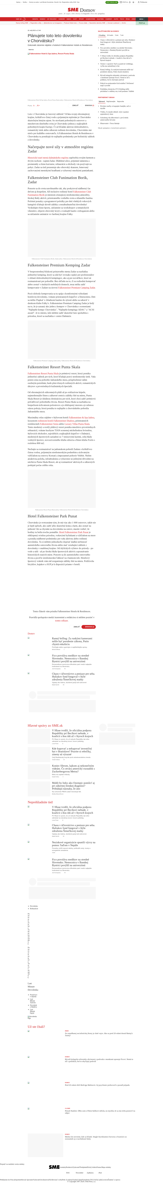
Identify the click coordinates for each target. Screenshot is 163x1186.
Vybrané (102, 101)
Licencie (105, 1180)
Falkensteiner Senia (49, 424)
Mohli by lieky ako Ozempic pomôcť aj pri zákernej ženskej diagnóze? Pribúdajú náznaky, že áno (73, 785)
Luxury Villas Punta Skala (77, 424)
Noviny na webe (34, 2)
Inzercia (46, 1180)
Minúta (35, 19)
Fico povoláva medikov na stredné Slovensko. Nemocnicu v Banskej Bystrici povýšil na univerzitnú (70, 658)
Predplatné (83, 1167)
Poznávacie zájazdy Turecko (29, 958)
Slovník (56, 2)
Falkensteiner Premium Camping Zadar (76, 287)
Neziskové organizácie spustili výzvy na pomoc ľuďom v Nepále (73, 844)
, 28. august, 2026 (67, 14)
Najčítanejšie (110, 101)
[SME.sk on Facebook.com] (76, 1177)
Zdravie (135, 19)
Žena (128, 19)
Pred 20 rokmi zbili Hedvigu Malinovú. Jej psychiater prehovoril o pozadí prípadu (97, 1085)
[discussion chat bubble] (66, 794)
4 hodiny (102, 35)
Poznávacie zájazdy (33, 995)
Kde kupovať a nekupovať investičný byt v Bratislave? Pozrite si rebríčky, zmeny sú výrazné (72, 751)
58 (63, 684)
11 (62, 743)
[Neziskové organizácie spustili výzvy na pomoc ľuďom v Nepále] (39, 848)
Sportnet (18, 1180)
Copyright (72, 1181)
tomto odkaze (61, 620)
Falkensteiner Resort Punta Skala (43, 373)
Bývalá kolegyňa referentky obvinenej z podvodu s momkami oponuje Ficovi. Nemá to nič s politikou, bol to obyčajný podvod (117, 77)
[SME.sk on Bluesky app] (86, 1177)
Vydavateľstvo (38, 1180)
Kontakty (62, 1167)
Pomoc (99, 1167)
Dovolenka (34, 906)
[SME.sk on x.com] (79, 1177)
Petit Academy (67, 1180)
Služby (25, 2)
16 (64, 759)
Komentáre (90, 19)
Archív (124, 23)
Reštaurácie (34, 909)
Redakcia (69, 1167)
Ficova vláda (83, 23)
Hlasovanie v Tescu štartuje (109, 123)
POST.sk (142, 23)
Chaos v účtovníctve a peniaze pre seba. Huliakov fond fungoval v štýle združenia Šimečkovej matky (73, 676)
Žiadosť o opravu (114, 1180)
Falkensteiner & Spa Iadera (81, 417)
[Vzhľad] (134, 2)
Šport (81, 19)
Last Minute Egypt (32, 1011)
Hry (60, 2)
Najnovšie (120, 101)
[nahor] (112, 1167)
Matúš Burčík (55, 684)
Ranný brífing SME (22, 23)
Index (69, 19)
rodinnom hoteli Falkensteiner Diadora (56, 420)
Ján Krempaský (56, 668)
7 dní (122, 35)
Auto (116, 19)
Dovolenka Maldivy (33, 1006)
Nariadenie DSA (88, 1180)
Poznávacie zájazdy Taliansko (29, 924)
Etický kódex (92, 1167)
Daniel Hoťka (55, 776)
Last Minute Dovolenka (46, 2)
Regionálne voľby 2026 (69, 2)
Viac (78, 2)
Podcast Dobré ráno (70, 23)
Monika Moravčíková (57, 794)
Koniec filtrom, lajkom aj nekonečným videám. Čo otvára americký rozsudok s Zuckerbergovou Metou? (73, 768)
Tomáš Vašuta (56, 759)
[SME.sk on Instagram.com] (81, 1177)
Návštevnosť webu (55, 1180)
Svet (75, 19)
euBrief (109, 19)
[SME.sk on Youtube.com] (84, 1177)
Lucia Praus (55, 743)
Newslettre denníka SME (97, 23)
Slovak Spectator (27, 1180)
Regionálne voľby (35, 23)
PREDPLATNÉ (111, 2)
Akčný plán (98, 1180)
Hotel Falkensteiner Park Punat (73, 532)
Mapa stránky (106, 1167)
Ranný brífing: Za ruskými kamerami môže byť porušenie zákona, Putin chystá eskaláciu (72, 641)
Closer (67, 1108)
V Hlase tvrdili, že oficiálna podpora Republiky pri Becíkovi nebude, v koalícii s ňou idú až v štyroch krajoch (116, 58)
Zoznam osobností (114, 23)
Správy (18, 2)
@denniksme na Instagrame (53, 23)
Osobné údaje (77, 1180)
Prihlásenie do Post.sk (7, 1180)
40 (65, 668)
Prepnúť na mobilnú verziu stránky (12, 1164)
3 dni (116, 35)
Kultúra (100, 19)
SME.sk (19, 19)
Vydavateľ (76, 1167)
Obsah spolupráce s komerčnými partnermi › (112, 128)
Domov (87, 10)
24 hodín (110, 35)
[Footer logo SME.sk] (54, 1167)
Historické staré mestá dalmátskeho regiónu (48, 157)
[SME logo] (73, 8)
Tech (122, 19)
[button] (140, 19)
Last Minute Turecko (33, 1001)
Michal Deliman (56, 649)
